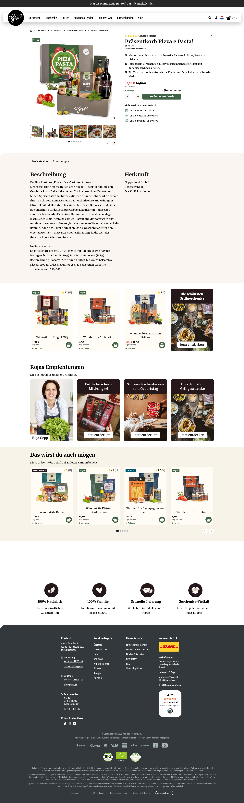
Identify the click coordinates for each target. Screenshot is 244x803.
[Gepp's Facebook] (74, 723)
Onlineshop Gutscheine (137, 649)
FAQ (128, 663)
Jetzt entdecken (192, 345)
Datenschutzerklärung (119, 793)
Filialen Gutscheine (135, 654)
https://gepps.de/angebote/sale (104, 768)
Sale (140, 18)
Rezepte (97, 673)
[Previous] (205, 531)
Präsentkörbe (56, 30)
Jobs (96, 654)
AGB (86, 793)
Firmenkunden (125, 18)
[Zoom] (114, 118)
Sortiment (34, 18)
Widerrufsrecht (99, 793)
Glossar (97, 668)
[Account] (216, 17)
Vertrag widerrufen (164, 793)
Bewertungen (61, 161)
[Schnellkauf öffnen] (69, 345)
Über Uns (98, 644)
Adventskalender (83, 18)
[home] (31, 31)
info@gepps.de (70, 684)
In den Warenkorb (162, 96)
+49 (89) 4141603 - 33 (73, 661)
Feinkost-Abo (105, 18)
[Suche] (209, 17)
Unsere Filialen (100, 649)
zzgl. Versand (130, 87)
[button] (211, 36)
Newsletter (131, 658)
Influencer (98, 658)
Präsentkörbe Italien (75, 30)
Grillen (65, 18)
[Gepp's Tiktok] (65, 723)
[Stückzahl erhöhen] (138, 96)
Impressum (75, 793)
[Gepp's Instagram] (70, 723)
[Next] (211, 531)
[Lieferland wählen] (222, 17)
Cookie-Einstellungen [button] (141, 793)
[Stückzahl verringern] (127, 96)
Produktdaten (40, 161)
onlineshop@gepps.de (73, 666)
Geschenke (51, 18)
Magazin (98, 677)
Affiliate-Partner (101, 663)
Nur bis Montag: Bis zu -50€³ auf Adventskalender (122, 3)
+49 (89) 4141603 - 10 (73, 679)
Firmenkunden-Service (136, 644)
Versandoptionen (134, 668)
